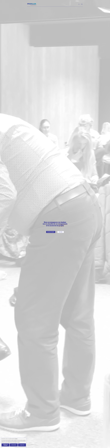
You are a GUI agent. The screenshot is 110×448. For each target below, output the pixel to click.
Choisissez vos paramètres (5, 445)
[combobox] (79, 4)
